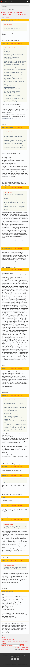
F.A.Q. (23, 655)
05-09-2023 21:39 (18, 519)
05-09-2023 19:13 (18, 505)
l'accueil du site (25, 649)
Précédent (7, 17)
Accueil (3, 13)
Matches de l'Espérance (15, 13)
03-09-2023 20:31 (18, 20)
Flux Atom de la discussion (23, 647)
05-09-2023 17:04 (18, 497)
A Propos (5, 655)
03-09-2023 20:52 (18, 127)
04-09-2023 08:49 (18, 248)
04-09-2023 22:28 (18, 368)
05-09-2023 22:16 (18, 560)
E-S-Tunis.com (7, 1)
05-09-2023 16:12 (18, 475)
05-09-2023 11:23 (18, 395)
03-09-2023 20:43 (18, 43)
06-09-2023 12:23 (18, 591)
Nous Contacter (15, 656)
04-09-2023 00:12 (18, 187)
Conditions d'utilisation (15, 655)
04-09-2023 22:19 (18, 269)
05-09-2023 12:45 (18, 466)
